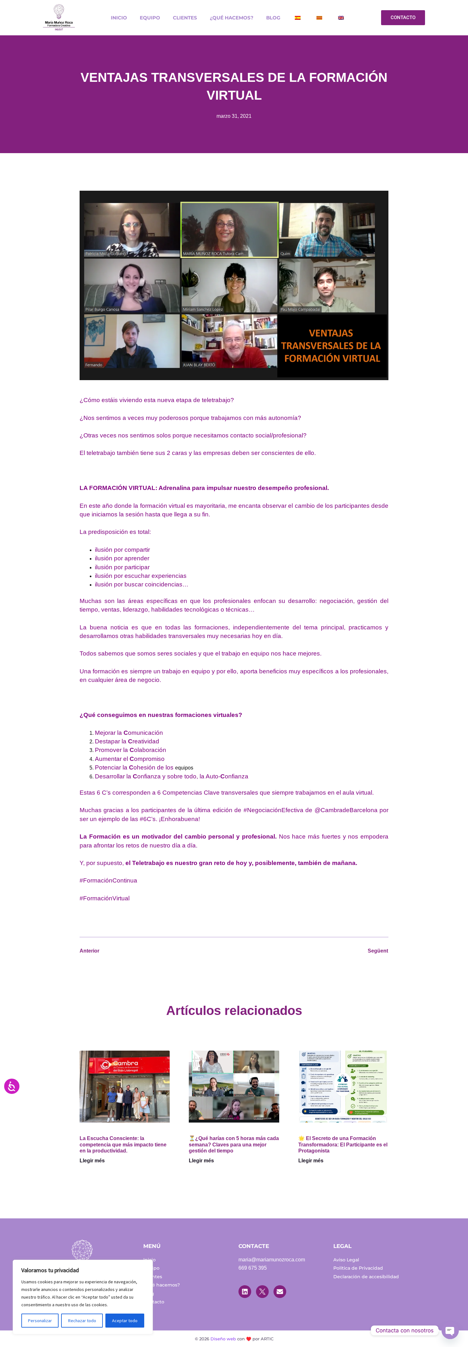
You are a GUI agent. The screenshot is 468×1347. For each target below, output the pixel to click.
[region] (83, 1297)
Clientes (185, 18)
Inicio (119, 18)
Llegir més (92, 1160)
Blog (273, 18)
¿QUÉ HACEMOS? (231, 18)
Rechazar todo (82, 1320)
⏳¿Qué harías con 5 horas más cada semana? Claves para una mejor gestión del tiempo (234, 1144)
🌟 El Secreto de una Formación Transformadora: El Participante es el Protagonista (342, 1144)
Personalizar (40, 1320)
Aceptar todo (125, 1320)
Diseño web (223, 1338)
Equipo (150, 18)
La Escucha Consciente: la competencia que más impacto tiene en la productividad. (123, 1144)
